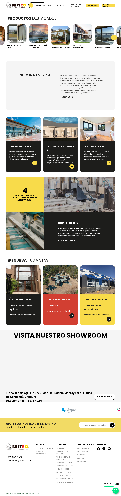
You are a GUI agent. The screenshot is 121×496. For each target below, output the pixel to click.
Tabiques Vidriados (63, 476)
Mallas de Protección (64, 472)
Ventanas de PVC (62, 448)
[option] (17, 37)
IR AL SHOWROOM (104, 397)
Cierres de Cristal (63, 469)
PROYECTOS (81, 455)
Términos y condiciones (41, 453)
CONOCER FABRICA (69, 240)
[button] (7, 37)
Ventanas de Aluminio (64, 462)
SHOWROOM (81, 458)
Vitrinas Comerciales (64, 479)
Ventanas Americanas (64, 482)
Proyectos (59, 5)
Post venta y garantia (75, 5)
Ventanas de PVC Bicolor (62, 453)
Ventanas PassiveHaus (64, 466)
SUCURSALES (81, 461)
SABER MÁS (66, 97)
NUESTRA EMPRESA (83, 448)
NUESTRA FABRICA (83, 452)
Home (50, 5)
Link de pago (106, 5)
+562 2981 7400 (14, 457)
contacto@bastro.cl (18, 460)
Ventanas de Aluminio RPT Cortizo (64, 458)
